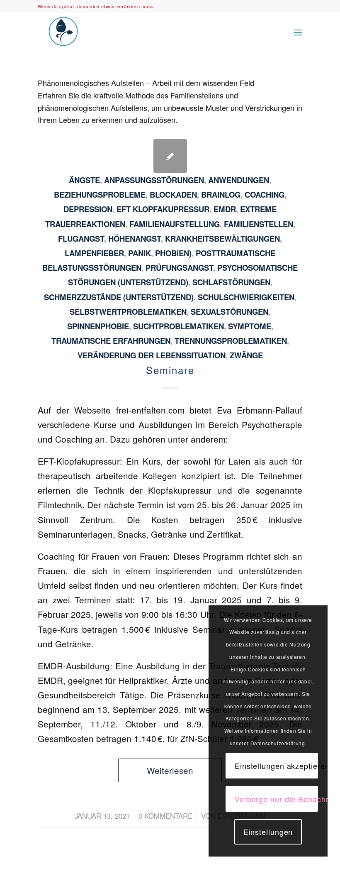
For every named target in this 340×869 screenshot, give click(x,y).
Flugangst (81, 238)
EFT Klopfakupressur (163, 209)
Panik (139, 253)
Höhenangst (134, 238)
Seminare (170, 369)
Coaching (264, 194)
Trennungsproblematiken (231, 340)
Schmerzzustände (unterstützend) (119, 297)
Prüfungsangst (179, 267)
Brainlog (220, 194)
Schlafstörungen (231, 282)
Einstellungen (268, 831)
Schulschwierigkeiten (246, 297)
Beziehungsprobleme (100, 194)
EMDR (225, 209)
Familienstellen (258, 224)
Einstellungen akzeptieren (276, 765)
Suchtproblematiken (178, 326)
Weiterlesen (170, 770)
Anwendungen (238, 180)
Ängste (84, 180)
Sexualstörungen (229, 311)
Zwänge (246, 355)
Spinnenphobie (98, 326)
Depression (87, 209)
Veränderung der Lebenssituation (152, 355)
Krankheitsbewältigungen (222, 238)
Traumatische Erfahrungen (110, 340)
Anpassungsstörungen (154, 180)
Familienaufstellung (174, 224)
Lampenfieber (94, 253)
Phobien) (173, 253)
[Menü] (298, 31)
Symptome (249, 326)
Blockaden (173, 194)
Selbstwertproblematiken (128, 311)
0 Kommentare (165, 816)
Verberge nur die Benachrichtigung (276, 798)
